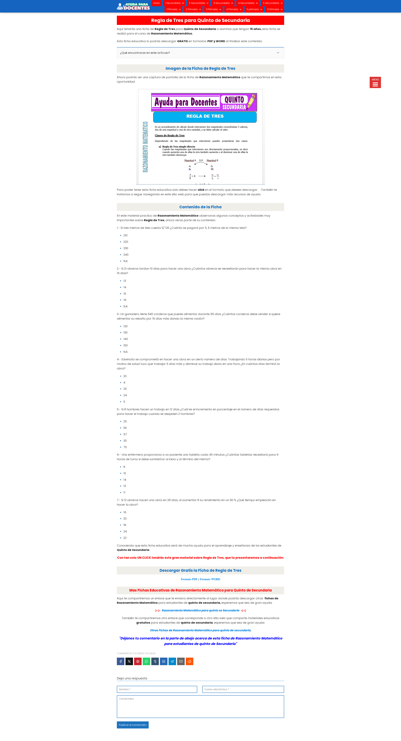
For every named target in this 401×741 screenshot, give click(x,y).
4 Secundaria (246, 3)
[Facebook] (120, 661)
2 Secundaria (197, 3)
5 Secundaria (271, 3)
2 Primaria (192, 9)
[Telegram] (172, 661)
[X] (129, 661)
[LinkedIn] (163, 661)
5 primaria (253, 9)
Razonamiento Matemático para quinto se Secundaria (200, 610)
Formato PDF (189, 579)
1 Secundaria (172, 3)
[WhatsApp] (146, 661)
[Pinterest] (138, 661)
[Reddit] (189, 661)
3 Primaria (212, 9)
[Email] (181, 661)
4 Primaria (232, 9)
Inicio (157, 3)
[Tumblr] (155, 661)
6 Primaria (273, 9)
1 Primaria (171, 9)
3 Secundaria (222, 3)
